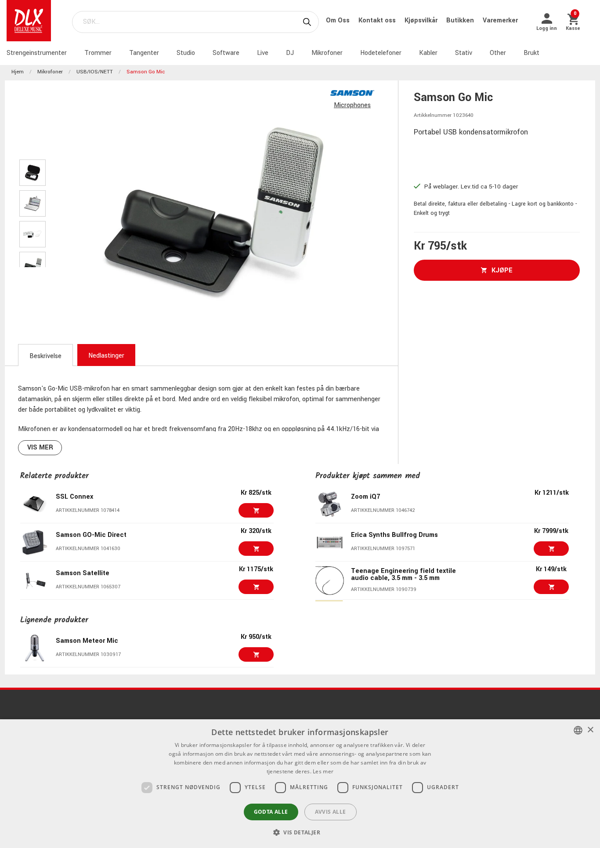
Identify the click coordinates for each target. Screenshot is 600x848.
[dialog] (300, 783)
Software (226, 53)
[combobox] (578, 730)
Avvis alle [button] (330, 811)
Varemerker (500, 20)
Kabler (428, 53)
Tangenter (144, 53)
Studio (186, 53)
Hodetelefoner (380, 53)
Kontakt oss (378, 20)
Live (262, 53)
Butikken (461, 20)
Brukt (531, 53)
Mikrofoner (327, 53)
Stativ (463, 53)
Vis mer (40, 447)
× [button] (590, 730)
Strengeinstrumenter (37, 53)
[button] (300, 832)
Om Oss (338, 20)
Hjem (17, 72)
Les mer (323, 771)
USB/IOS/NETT (94, 72)
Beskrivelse (45, 356)
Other (498, 53)
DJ (290, 53)
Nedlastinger (106, 355)
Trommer (98, 53)
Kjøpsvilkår (422, 20)
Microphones (352, 105)
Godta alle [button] (271, 811)
